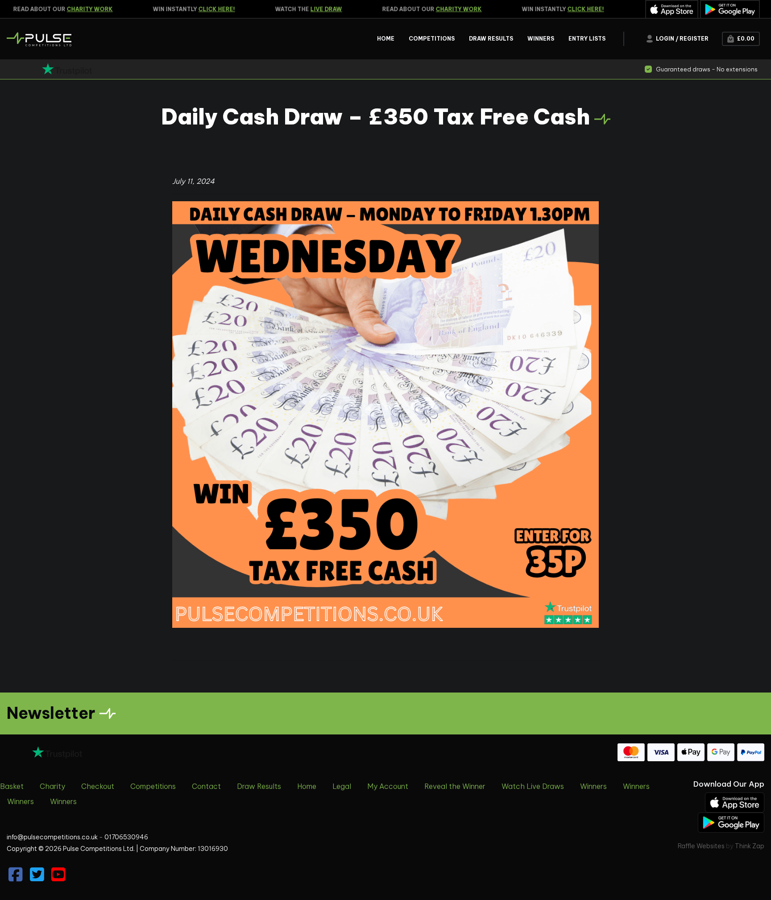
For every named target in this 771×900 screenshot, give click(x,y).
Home (306, 786)
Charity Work (77, 9)
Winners (593, 786)
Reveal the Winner (454, 786)
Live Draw (313, 9)
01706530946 (126, 837)
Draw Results (259, 786)
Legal (341, 786)
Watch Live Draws (533, 786)
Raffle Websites (701, 846)
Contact (206, 786)
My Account (387, 786)
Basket (12, 786)
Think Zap (749, 846)
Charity (52, 786)
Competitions (153, 786)
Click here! (204, 9)
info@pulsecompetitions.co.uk (52, 837)
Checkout (97, 786)
